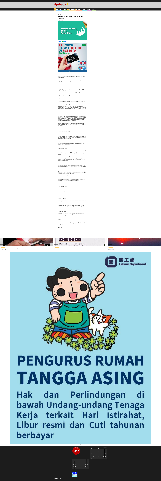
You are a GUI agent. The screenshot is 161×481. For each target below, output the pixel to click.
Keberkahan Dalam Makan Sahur (63, 229)
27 (80, 466)
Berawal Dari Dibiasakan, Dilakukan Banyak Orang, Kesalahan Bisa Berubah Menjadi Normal (16, 248)
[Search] (106, 9)
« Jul (72, 470)
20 (80, 464)
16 (105, 453)
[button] (79, 444)
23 (87, 464)
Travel (83, 9)
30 (87, 466)
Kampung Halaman (72, 9)
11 (93, 453)
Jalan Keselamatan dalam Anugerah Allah (116, 248)
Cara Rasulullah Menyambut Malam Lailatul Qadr (80, 230)
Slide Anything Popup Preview (58, 478)
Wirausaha (88, 9)
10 (91, 453)
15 (103, 453)
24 (73, 466)
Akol (62, 20)
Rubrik (93, 9)
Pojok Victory (65, 9)
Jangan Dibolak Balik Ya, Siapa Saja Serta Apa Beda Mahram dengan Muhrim (68, 248)
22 (85, 464)
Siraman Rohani (60, 14)
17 (73, 464)
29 (85, 466)
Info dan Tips (78, 9)
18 (75, 464)
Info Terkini (58, 9)
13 (98, 453)
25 (75, 466)
